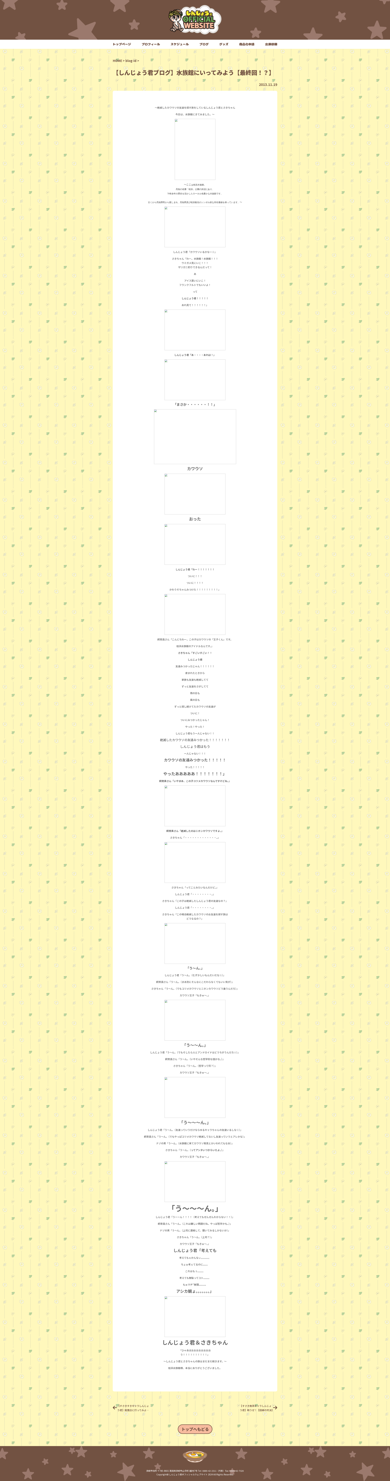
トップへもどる (195, 1429)
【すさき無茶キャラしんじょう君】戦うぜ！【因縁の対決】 (257, 1408)
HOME (117, 60)
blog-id (130, 60)
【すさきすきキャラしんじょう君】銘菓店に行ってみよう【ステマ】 (133, 1408)
